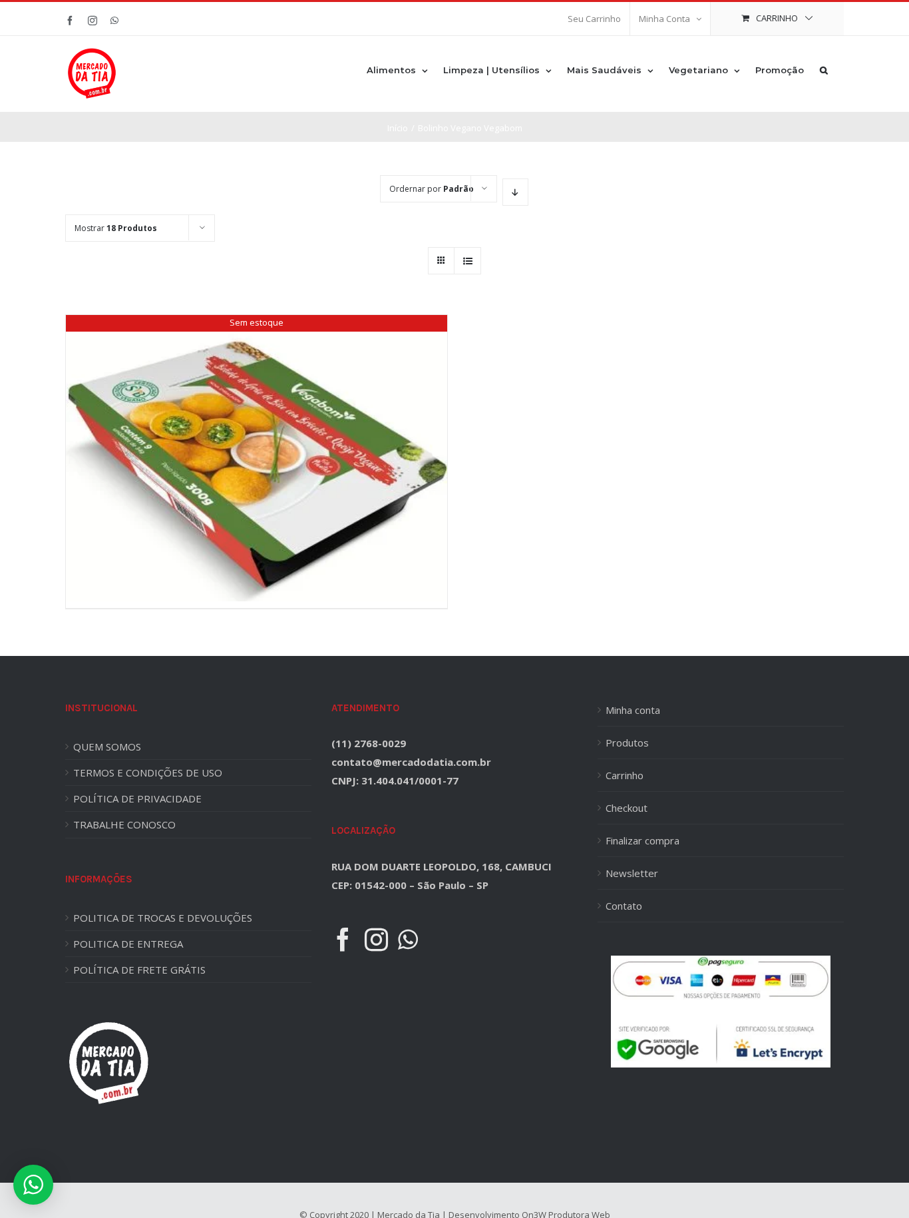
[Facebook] (343, 939)
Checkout (626, 807)
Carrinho (624, 775)
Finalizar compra (642, 840)
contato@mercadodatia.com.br (411, 761)
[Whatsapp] (408, 939)
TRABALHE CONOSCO (124, 824)
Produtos (627, 742)
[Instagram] (376, 939)
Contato (624, 905)
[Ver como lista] (467, 261)
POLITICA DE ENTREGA (128, 943)
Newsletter (632, 873)
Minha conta (633, 710)
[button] (824, 69)
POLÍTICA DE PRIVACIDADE (137, 798)
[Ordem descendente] (515, 192)
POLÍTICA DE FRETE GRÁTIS (139, 969)
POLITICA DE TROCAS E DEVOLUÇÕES (162, 917)
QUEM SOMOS (107, 746)
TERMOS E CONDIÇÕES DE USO (147, 772)
